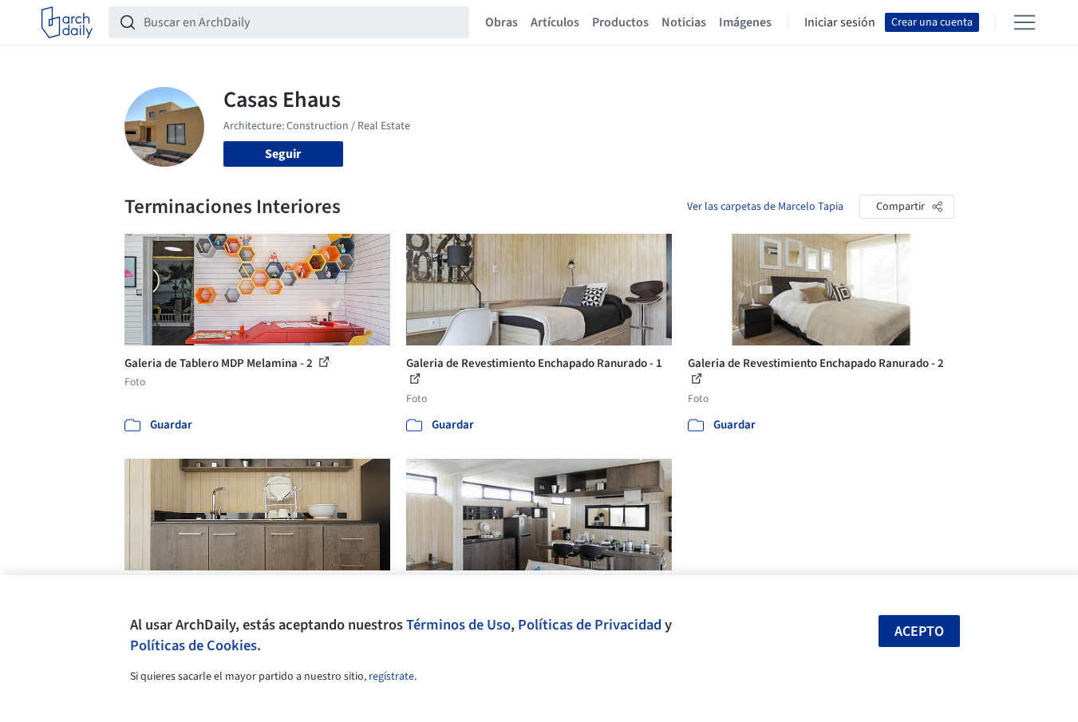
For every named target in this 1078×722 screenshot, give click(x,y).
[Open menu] (1024, 22)
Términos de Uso (458, 624)
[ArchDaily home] (67, 22)
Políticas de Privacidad (589, 624)
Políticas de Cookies (193, 645)
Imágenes (745, 22)
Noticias (683, 22)
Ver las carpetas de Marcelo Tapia (765, 206)
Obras (501, 22)
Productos (620, 22)
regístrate (391, 677)
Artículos (555, 22)
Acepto (919, 631)
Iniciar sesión (839, 22)
